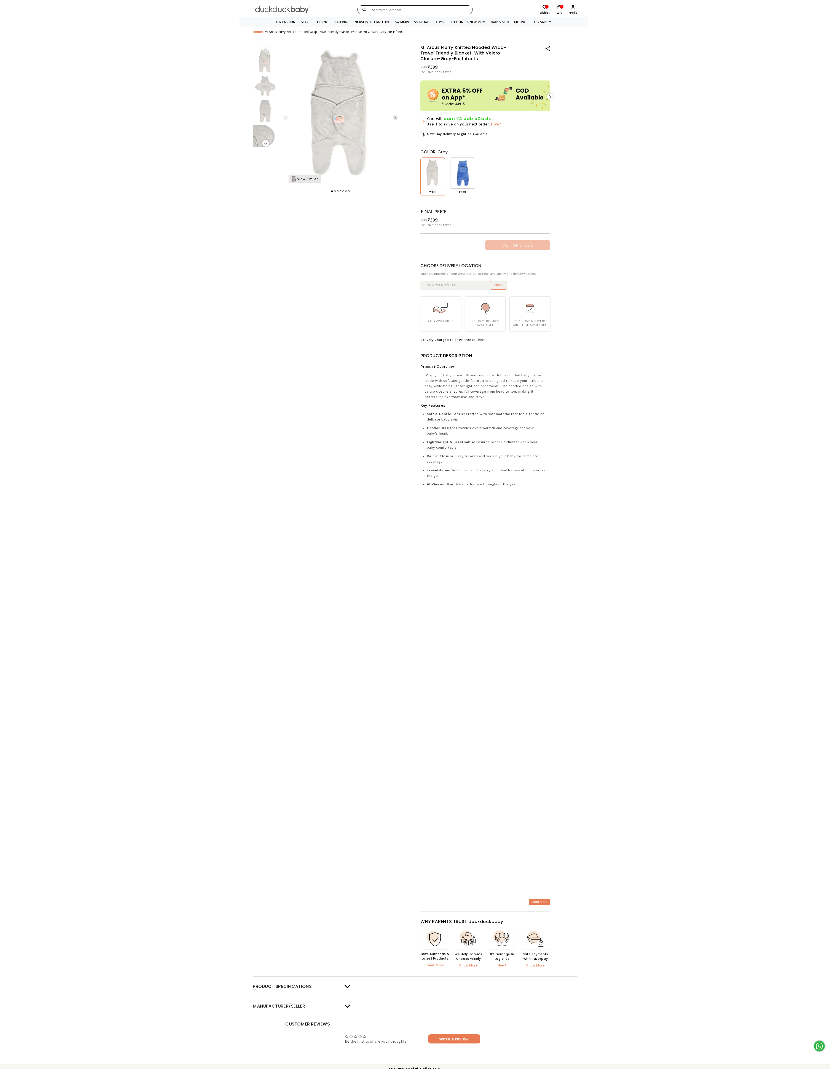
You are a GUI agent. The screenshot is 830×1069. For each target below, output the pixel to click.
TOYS (439, 22)
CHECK (498, 285)
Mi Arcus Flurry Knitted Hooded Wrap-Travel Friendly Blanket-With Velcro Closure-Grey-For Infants (334, 32)
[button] (284, 22)
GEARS (305, 22)
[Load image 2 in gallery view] (265, 61)
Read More (539, 902)
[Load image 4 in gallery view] (265, 111)
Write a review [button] (454, 1039)
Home (257, 32)
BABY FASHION (284, 22)
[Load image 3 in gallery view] (265, 86)
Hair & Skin (500, 22)
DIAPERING (342, 22)
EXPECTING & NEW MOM (467, 22)
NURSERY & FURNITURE (372, 22)
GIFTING (520, 22)
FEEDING (322, 22)
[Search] (364, 9)
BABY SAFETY (541, 22)
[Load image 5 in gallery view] (265, 136)
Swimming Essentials (412, 22)
